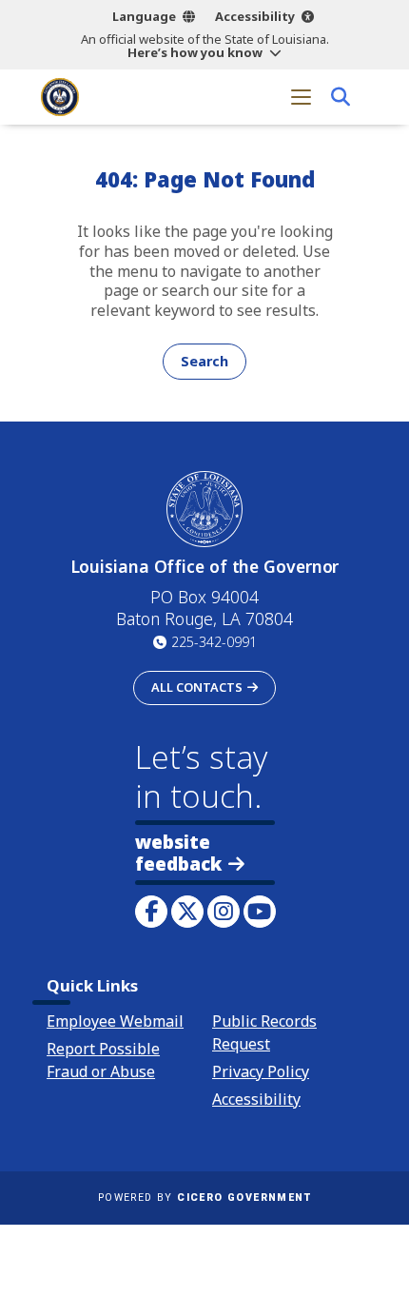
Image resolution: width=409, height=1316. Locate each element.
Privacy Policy (260, 1071)
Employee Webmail (115, 1021)
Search (204, 361)
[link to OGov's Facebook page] (151, 911)
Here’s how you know (195, 52)
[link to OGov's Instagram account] (223, 911)
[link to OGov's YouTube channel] (259, 911)
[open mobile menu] (301, 96)
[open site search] (340, 96)
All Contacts (197, 687)
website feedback (178, 852)
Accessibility (255, 16)
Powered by (204, 1197)
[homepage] (60, 97)
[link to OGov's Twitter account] (187, 911)
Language (144, 16)
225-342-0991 (214, 642)
